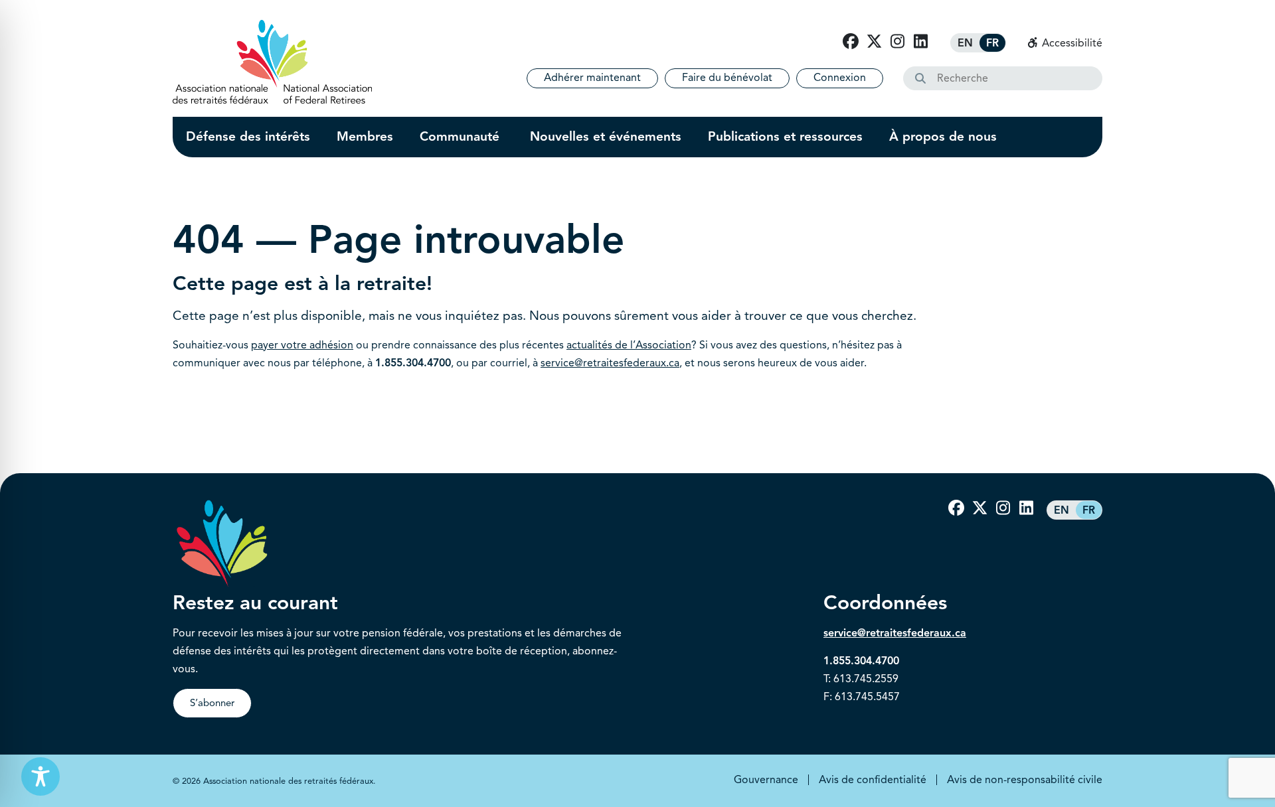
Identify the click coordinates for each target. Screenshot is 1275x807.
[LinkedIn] (920, 42)
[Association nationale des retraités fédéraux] (272, 62)
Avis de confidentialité (872, 779)
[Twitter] (874, 42)
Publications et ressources (785, 137)
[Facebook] (851, 42)
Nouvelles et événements (605, 137)
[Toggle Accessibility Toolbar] (40, 776)
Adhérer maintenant (592, 77)
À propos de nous (943, 137)
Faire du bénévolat (727, 77)
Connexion (839, 77)
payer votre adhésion (302, 345)
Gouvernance (766, 779)
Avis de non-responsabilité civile (1024, 779)
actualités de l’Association (628, 345)
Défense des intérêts (248, 137)
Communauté (461, 137)
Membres (365, 137)
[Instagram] (897, 42)
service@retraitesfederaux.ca (610, 363)
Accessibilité (1070, 43)
